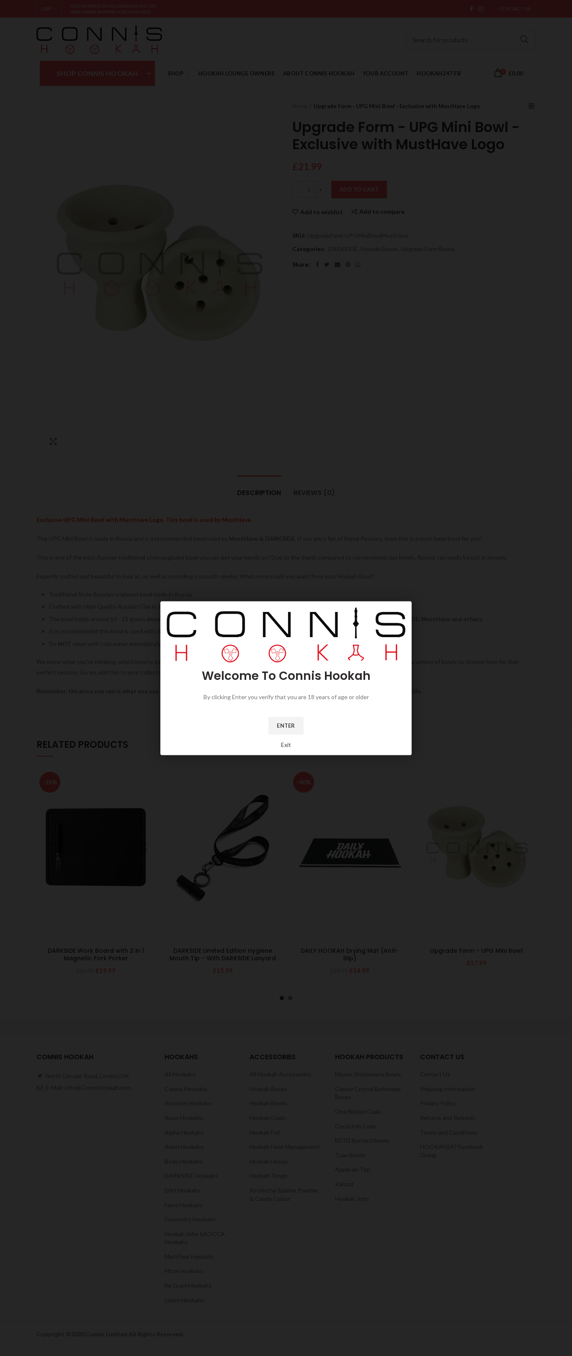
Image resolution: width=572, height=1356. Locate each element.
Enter (286, 725)
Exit (286, 744)
